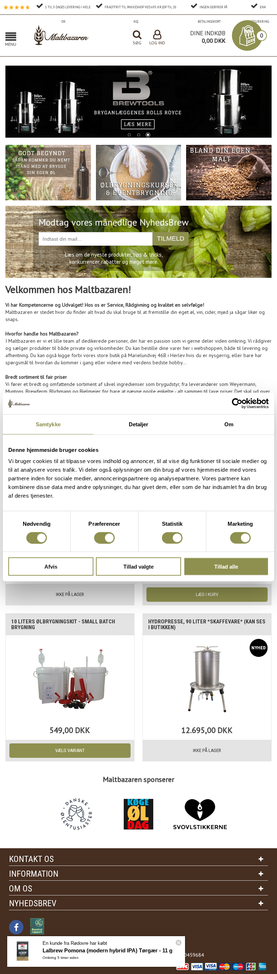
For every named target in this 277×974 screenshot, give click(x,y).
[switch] (104, 537)
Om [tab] (228, 424)
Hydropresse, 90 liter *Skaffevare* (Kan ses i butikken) (206, 624)
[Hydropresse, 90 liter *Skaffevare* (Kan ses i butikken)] (207, 678)
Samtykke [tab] (48, 424)
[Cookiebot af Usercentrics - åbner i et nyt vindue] (237, 403)
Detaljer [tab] (139, 424)
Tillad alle (226, 567)
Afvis (50, 567)
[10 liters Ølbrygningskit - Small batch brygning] (70, 678)
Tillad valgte (138, 567)
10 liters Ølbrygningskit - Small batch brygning (63, 624)
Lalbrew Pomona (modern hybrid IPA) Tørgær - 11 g (107, 950)
